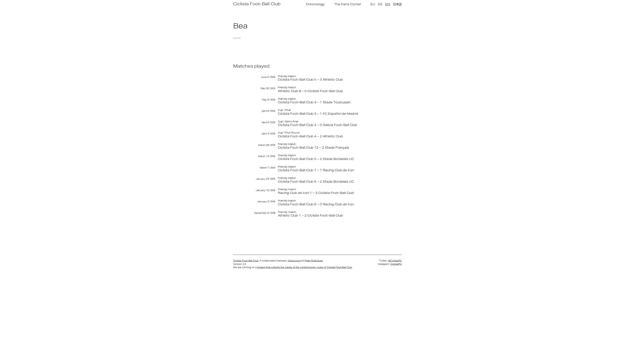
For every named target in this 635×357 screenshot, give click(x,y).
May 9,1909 (268, 99)
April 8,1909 (268, 110)
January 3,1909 (266, 201)
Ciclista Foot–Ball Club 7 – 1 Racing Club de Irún (316, 170)
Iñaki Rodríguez (314, 260)
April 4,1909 (268, 133)
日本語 (397, 4)
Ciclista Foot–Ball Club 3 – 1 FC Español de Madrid (318, 113)
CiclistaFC (396, 263)
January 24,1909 (265, 178)
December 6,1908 (264, 212)
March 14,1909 (266, 156)
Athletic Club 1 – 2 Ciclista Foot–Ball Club (310, 215)
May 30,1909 (267, 88)
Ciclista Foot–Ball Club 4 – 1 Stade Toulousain (314, 102)
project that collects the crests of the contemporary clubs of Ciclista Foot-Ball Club (304, 267)
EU (372, 4)
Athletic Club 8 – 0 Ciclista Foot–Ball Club (310, 91)
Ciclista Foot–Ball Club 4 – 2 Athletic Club (310, 136)
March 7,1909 (267, 167)
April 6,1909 (268, 122)
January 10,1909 (265, 190)
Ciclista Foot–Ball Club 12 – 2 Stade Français (313, 147)
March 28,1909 (266, 144)
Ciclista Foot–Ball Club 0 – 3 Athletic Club (310, 79)
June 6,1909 (268, 77)
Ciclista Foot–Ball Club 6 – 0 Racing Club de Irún (316, 204)
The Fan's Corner (347, 4)
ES (380, 4)
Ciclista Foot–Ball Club (256, 3)
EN (387, 4)
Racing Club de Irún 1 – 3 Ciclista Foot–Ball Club (316, 193)
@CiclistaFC (395, 260)
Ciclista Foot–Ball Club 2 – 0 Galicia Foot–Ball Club (317, 125)
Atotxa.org (294, 260)
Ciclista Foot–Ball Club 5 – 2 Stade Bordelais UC (316, 159)
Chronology (315, 4)
